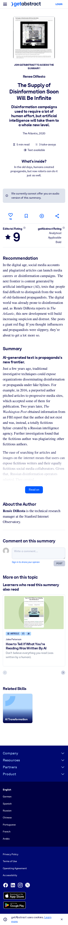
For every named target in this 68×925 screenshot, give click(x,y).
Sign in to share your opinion (26, 562)
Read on (34, 489)
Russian (7, 810)
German (7, 796)
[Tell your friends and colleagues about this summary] (57, 216)
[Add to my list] (41, 216)
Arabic (6, 838)
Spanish (7, 803)
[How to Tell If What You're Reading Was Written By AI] (34, 612)
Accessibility (10, 875)
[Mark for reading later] (26, 216)
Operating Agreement (15, 868)
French (6, 831)
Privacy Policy (10, 854)
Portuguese (9, 824)
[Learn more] (24, 227)
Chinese (7, 817)
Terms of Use (10, 861)
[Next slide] (63, 673)
